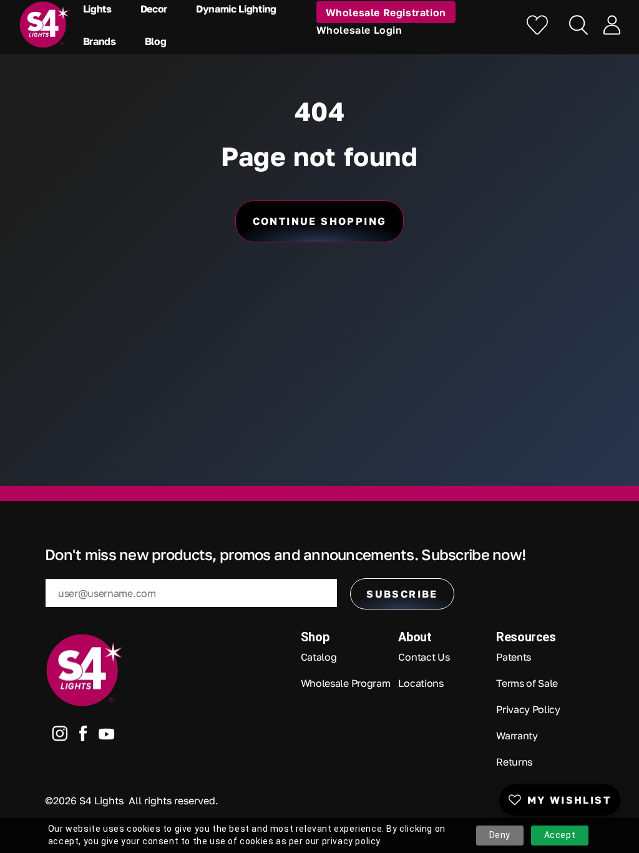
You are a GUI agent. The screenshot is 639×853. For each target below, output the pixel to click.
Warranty (516, 735)
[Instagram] (60, 736)
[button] (100, 9)
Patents (513, 657)
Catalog (319, 657)
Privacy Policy (528, 709)
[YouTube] (107, 736)
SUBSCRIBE (402, 594)
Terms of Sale (527, 683)
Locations (420, 683)
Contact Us (423, 657)
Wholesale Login (359, 30)
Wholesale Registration (386, 12)
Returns (514, 762)
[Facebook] (83, 736)
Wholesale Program (346, 683)
